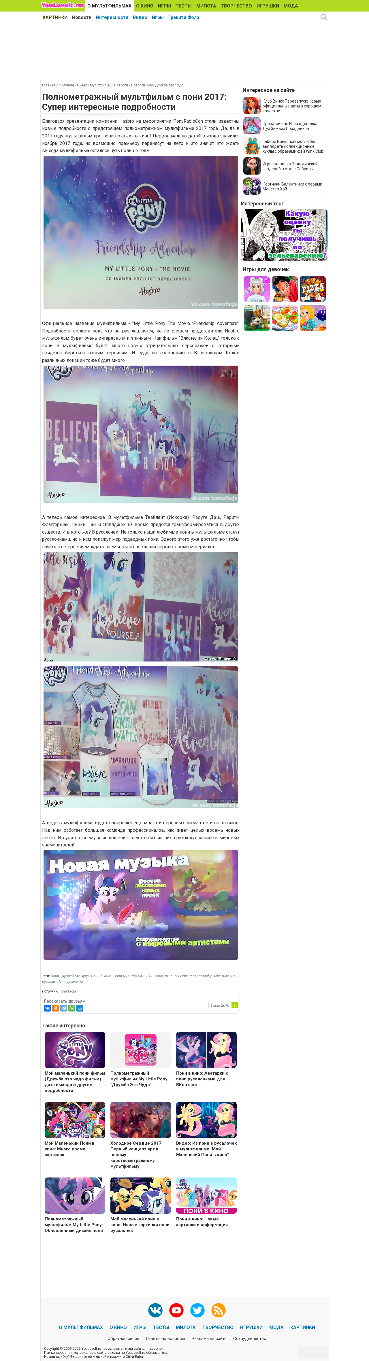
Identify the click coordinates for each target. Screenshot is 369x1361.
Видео (140, 17)
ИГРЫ (164, 6)
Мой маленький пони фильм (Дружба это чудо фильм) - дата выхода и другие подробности (75, 1082)
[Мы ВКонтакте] (155, 1310)
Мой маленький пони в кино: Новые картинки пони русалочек (140, 1224)
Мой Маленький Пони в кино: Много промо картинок (70, 1149)
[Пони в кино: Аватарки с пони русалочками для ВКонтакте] (206, 1050)
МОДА (291, 6)
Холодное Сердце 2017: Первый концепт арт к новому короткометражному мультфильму (136, 1155)
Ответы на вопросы (165, 1338)
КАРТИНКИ (55, 17)
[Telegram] (63, 1008)
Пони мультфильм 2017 (133, 976)
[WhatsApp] (71, 1008)
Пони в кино (101, 976)
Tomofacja (67, 991)
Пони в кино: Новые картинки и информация (202, 1221)
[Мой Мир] (79, 1008)
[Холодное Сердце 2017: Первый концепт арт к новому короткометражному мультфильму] (140, 1120)
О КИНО (144, 6)
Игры (158, 17)
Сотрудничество (249, 1338)
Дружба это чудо (75, 976)
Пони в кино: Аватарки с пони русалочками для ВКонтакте (202, 1079)
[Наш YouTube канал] (176, 1310)
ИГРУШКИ (268, 6)
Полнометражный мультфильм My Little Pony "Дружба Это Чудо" (138, 1079)
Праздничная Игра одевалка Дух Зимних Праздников (290, 126)
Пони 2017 (163, 976)
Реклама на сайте (209, 1338)
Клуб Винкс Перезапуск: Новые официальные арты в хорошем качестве (292, 106)
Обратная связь (123, 1338)
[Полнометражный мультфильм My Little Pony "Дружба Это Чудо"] (140, 1049)
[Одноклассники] (55, 1008)
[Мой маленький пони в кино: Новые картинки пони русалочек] (140, 1196)
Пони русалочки (70, 982)
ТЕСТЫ (184, 6)
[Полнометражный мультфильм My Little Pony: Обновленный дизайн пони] (75, 1196)
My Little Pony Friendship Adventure (202, 976)
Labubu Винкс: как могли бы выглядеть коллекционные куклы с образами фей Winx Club (293, 146)
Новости (81, 17)
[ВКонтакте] (47, 1008)
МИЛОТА (206, 6)
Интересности (112, 17)
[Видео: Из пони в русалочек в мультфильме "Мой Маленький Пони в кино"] (206, 1120)
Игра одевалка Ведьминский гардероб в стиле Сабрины (290, 166)
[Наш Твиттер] (197, 1310)
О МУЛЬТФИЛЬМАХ (109, 6)
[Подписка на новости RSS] (218, 1310)
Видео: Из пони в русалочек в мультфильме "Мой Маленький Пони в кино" (206, 1149)
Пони (55, 976)
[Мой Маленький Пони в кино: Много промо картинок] (75, 1120)
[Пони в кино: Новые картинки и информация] (206, 1196)
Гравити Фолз (183, 17)
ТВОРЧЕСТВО (236, 6)
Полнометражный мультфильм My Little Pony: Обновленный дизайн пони (74, 1224)
